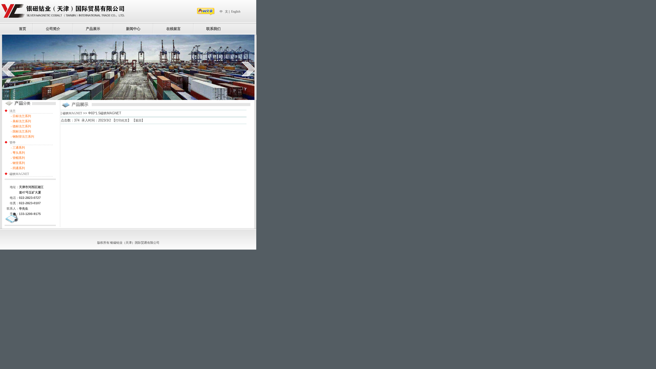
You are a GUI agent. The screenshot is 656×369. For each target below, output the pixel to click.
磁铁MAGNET (72, 113)
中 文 (224, 11)
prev (8, 69)
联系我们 (213, 29)
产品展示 (93, 29)
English (235, 11)
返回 (138, 120)
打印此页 (121, 120)
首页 (22, 29)
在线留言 (173, 29)
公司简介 (53, 29)
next (248, 69)
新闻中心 (133, 29)
